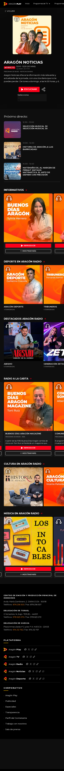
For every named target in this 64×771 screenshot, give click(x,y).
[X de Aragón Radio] (30, 664)
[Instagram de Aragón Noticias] (36, 671)
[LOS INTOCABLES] (28, 541)
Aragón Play (11, 695)
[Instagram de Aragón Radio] (34, 664)
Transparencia (12, 712)
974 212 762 (18, 630)
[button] (42, 4)
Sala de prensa (12, 729)
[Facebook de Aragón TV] (23, 656)
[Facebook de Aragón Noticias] (29, 671)
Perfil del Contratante (16, 718)
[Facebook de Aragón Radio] (26, 664)
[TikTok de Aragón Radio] (37, 664)
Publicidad (10, 701)
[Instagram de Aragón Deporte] (36, 678)
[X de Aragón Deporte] (33, 678)
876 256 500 (18, 604)
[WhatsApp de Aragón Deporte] (43, 678)
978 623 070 (18, 617)
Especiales (10, 706)
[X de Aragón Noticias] (33, 671)
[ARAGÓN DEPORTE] (23, 284)
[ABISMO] (23, 341)
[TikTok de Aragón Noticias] (39, 671)
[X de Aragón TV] (27, 656)
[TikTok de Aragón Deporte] (40, 678)
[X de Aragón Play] (28, 649)
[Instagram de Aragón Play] (32, 649)
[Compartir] (43, 89)
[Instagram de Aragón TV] (30, 656)
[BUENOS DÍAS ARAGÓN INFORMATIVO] (28, 217)
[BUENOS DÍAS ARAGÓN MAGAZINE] (28, 406)
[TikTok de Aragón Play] (35, 649)
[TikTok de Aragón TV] (33, 656)
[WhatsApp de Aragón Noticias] (43, 671)
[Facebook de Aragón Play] (25, 649)
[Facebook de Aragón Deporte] (29, 678)
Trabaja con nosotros (16, 723)
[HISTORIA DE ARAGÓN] (23, 486)
